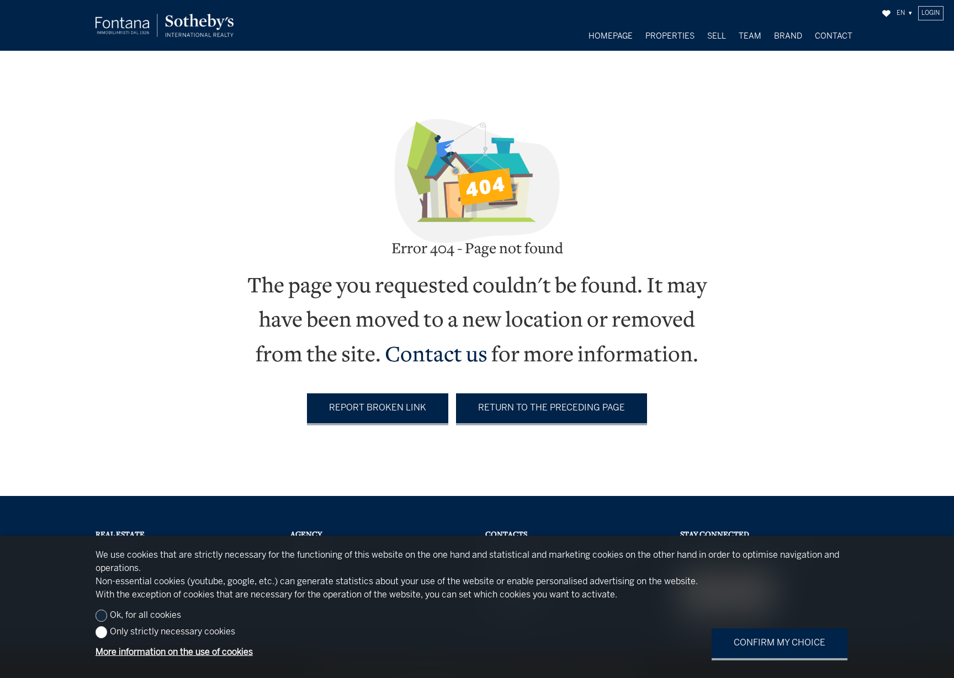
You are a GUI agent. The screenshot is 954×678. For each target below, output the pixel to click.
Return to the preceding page (551, 408)
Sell (716, 36)
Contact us (436, 356)
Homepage (611, 36)
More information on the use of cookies (174, 652)
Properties (670, 36)
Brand (788, 36)
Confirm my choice (779, 643)
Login (930, 13)
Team (750, 36)
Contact (833, 36)
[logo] (165, 26)
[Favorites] (886, 13)
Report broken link (377, 408)
